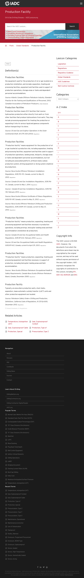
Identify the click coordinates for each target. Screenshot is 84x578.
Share (8, 64)
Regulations (23, 308)
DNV (75, 275)
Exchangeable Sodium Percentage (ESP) (21, 422)
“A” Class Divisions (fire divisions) (18, 433)
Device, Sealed (12, 548)
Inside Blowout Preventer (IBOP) (18, 429)
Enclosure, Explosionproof (16, 545)
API (74, 272)
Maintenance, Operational (16, 519)
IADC (58, 244)
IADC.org (9, 408)
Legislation (62, 64)
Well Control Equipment (15, 451)
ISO (61, 275)
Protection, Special (15, 332)
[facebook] (38, 567)
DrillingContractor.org (14, 399)
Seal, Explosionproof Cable (18, 328)
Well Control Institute (66, 86)
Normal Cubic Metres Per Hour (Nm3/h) (20, 415)
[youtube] (47, 567)
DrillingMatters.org (13, 394)
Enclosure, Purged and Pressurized (19, 537)
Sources (9, 376)
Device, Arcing (12, 559)
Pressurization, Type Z (40, 332)
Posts (11, 46)
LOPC (9, 440)
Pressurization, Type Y (15, 512)
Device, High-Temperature (16, 552)
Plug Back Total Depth (15, 447)
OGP (57, 275)
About (9, 354)
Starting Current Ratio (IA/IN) (17, 469)
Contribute (10, 367)
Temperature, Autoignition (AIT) (18, 483)
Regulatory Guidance (65, 73)
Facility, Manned (13, 534)
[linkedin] (41, 567)
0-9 (59, 113)
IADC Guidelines (64, 82)
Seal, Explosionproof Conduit (17, 494)
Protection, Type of (39, 328)
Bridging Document (14, 465)
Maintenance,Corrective (15, 523)
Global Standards (22, 46)
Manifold (10, 436)
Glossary (9, 358)
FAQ (8, 362)
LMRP (10, 462)
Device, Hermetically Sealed (17, 555)
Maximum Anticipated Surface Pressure (20, 480)
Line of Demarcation (14, 527)
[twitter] (44, 567)
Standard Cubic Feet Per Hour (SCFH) (20, 418)
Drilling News (11, 371)
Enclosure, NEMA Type (15, 541)
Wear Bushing (12, 443)
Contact (9, 380)
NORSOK (67, 275)
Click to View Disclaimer (66, 575)
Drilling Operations (14, 458)
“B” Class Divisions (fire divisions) (18, 425)
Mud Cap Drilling (13, 472)
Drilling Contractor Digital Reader (17, 403)
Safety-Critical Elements (16, 454)
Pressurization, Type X (15, 516)
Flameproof (11, 530)
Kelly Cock (11, 476)
